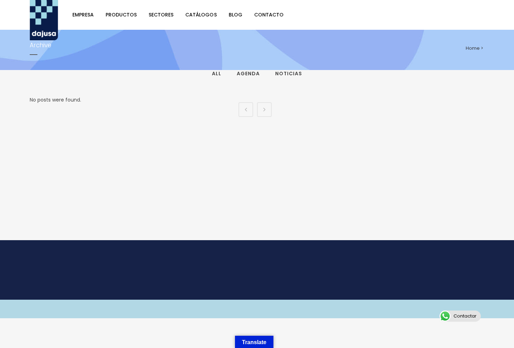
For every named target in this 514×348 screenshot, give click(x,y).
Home (473, 48)
